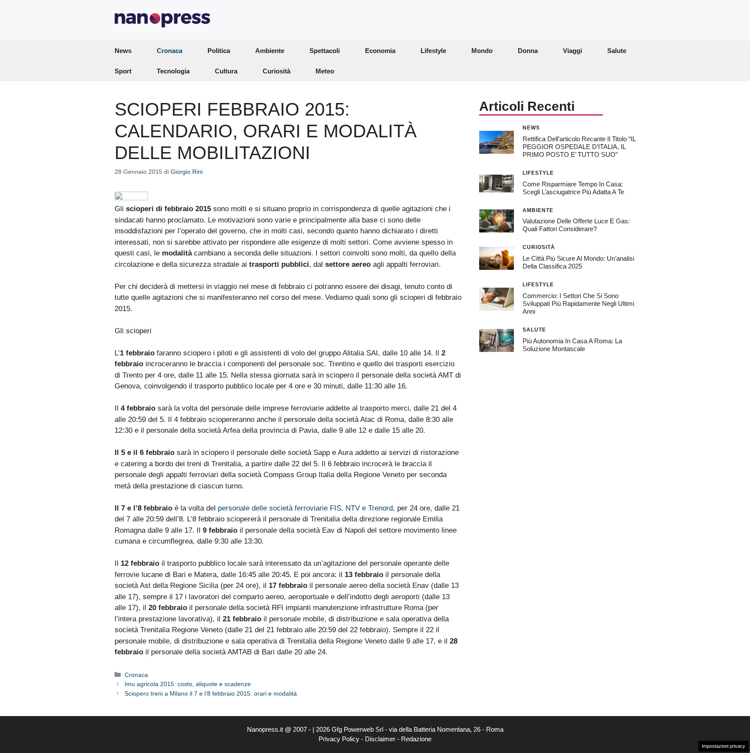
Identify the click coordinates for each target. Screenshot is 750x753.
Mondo (482, 50)
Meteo (325, 71)
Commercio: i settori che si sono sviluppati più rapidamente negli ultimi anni (578, 303)
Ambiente (269, 50)
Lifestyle (433, 50)
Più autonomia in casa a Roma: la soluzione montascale (572, 344)
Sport (123, 71)
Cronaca (169, 50)
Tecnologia (173, 71)
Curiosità (276, 71)
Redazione (416, 739)
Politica (218, 50)
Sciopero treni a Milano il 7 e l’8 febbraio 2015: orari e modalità (211, 693)
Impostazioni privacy (723, 746)
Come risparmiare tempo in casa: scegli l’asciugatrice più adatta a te (573, 187)
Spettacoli (324, 50)
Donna (528, 50)
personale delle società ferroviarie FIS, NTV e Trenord (305, 508)
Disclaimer (380, 739)
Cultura (226, 71)
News (123, 50)
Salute (616, 50)
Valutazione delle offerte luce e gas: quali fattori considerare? (576, 224)
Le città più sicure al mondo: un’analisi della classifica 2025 (578, 262)
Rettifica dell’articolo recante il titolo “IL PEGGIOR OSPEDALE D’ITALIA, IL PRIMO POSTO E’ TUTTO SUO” (579, 146)
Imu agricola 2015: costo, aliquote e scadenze (188, 683)
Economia (380, 50)
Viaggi (572, 50)
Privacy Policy (339, 739)
